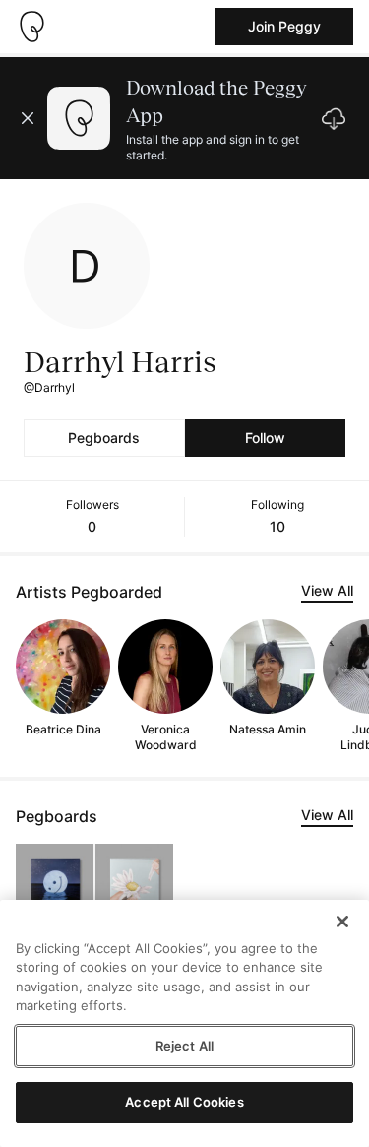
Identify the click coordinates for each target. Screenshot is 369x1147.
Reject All (184, 1045)
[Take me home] (31, 26)
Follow (265, 437)
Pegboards (104, 437)
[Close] (342, 921)
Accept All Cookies (184, 1102)
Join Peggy (284, 26)
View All (327, 590)
